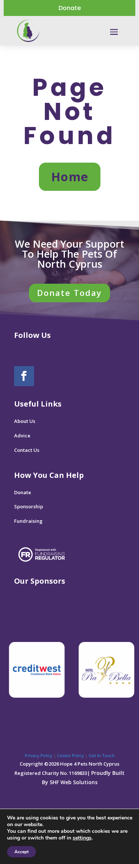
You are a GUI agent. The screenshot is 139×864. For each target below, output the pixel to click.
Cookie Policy (70, 755)
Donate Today (69, 292)
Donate (70, 8)
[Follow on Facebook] (24, 376)
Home (69, 176)
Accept (21, 852)
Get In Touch (102, 755)
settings (82, 838)
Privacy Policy (38, 755)
